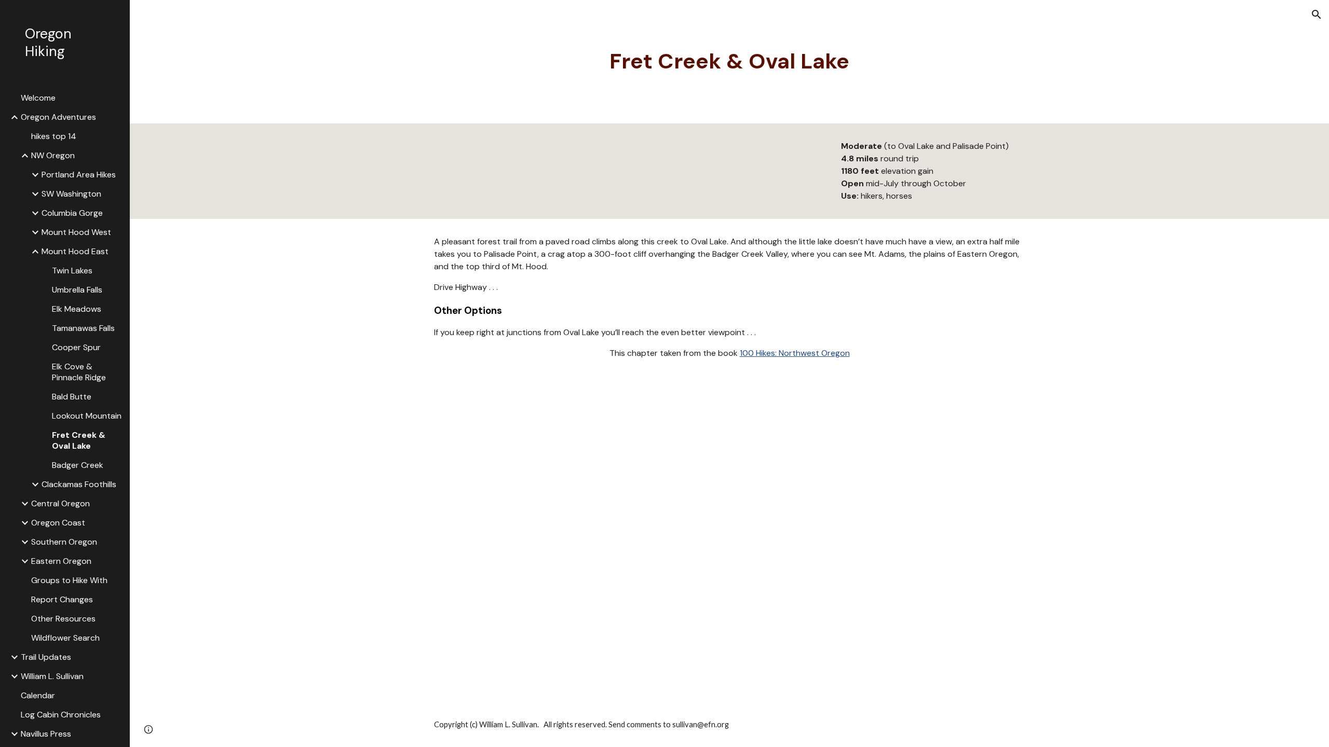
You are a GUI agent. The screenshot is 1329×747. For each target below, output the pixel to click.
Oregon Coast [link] (58, 522)
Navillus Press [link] (46, 733)
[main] (729, 62)
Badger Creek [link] (77, 465)
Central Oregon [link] (60, 503)
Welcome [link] (38, 97)
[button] (1316, 14)
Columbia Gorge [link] (72, 213)
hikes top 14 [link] (53, 136)
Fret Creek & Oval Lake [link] (78, 440)
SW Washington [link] (71, 193)
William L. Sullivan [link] (52, 676)
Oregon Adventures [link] (58, 117)
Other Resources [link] (63, 618)
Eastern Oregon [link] (61, 561)
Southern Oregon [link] (64, 541)
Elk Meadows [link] (76, 308)
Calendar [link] (38, 695)
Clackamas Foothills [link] (79, 484)
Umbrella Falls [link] (77, 289)
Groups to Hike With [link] (69, 580)
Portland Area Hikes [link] (79, 174)
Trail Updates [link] (46, 657)
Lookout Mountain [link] (86, 415)
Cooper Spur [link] (76, 347)
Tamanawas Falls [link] (83, 328)
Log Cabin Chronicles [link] (61, 714)
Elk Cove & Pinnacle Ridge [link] (79, 372)
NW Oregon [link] (53, 155)
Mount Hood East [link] (75, 251)
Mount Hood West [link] (76, 232)
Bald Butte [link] (71, 396)
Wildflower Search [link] (65, 637)
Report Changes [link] (62, 599)
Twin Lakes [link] (72, 270)
